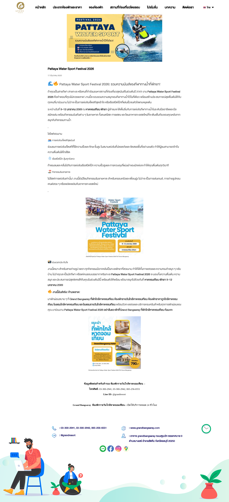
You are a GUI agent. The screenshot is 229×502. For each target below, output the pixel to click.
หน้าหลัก (40, 7)
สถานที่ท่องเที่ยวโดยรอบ (125, 7)
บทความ (170, 7)
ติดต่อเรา (188, 7)
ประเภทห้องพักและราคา (67, 7)
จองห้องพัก (96, 7)
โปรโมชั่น (152, 7)
